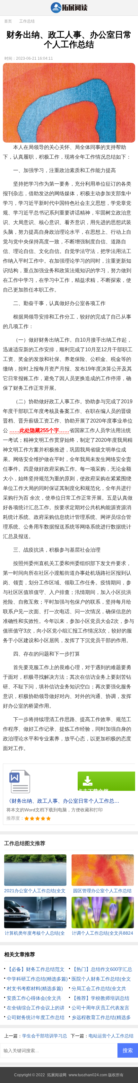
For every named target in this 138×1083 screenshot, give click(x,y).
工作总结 (27, 21)
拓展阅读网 (56, 1075)
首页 (8, 21)
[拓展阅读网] (69, 8)
